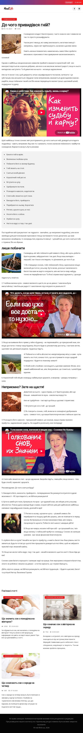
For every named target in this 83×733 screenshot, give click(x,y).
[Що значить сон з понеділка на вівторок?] (21, 604)
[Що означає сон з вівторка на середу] (62, 607)
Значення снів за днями (13, 597)
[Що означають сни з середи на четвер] (21, 666)
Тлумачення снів (9, 19)
